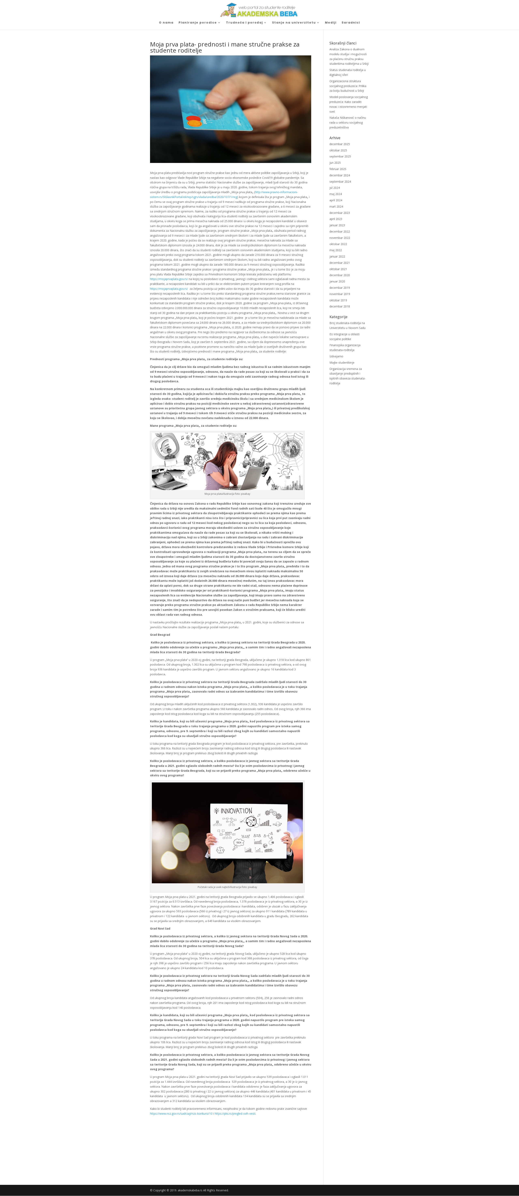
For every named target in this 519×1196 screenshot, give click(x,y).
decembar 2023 (339, 213)
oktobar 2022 (338, 244)
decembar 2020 (339, 275)
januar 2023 (337, 225)
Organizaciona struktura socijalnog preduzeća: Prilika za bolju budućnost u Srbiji (347, 86)
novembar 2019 (339, 294)
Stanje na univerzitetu (294, 23)
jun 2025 (335, 163)
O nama (166, 23)
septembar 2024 (340, 181)
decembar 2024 (339, 175)
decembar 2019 (339, 288)
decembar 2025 (339, 144)
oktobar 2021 (338, 269)
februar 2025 (337, 169)
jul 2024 (334, 188)
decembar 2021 (339, 263)
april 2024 (335, 200)
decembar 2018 (339, 306)
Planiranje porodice (198, 23)
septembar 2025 (340, 156)
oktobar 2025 (338, 150)
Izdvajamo (336, 356)
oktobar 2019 (338, 300)
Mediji (331, 23)
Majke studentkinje (341, 362)
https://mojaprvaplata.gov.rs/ (169, 279)
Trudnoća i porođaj (244, 23)
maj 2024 (335, 194)
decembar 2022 (339, 231)
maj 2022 (335, 250)
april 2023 (335, 219)
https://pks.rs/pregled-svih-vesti (235, 1113)
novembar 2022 (339, 238)
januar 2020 (337, 281)
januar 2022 (337, 256)
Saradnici (351, 23)
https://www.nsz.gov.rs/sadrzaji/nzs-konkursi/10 (181, 1113)
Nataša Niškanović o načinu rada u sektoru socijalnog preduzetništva (347, 122)
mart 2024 (336, 206)
